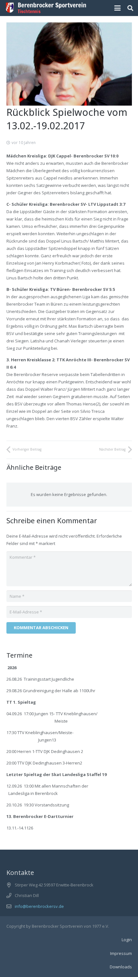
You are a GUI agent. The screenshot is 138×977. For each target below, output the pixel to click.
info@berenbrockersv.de (39, 906)
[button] (117, 8)
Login (127, 939)
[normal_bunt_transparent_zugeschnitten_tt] (46, 8)
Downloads (121, 967)
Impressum (121, 953)
